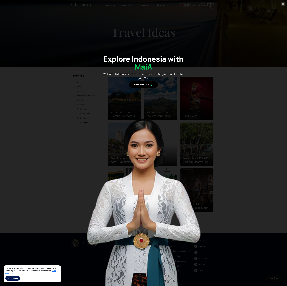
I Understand (13, 278)
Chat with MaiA (142, 84)
